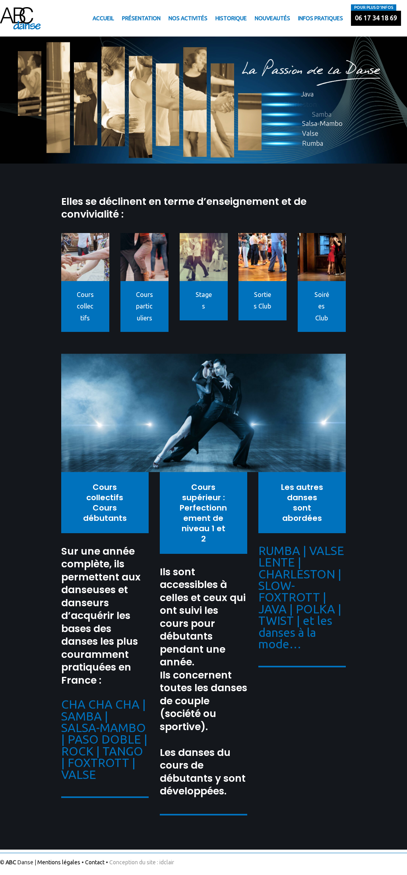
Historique (231, 18)
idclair (166, 862)
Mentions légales (58, 862)
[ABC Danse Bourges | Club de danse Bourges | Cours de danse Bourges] (20, 18)
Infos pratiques (320, 18)
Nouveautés (272, 18)
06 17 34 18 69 (376, 17)
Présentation (141, 18)
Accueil (103, 18)
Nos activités (188, 18)
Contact (95, 862)
